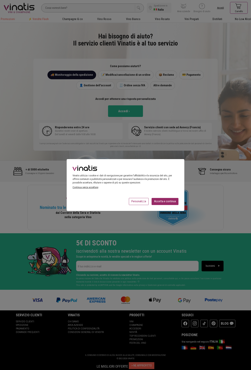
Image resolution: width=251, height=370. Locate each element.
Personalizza (138, 201)
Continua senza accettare (85, 187)
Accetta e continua (165, 201)
